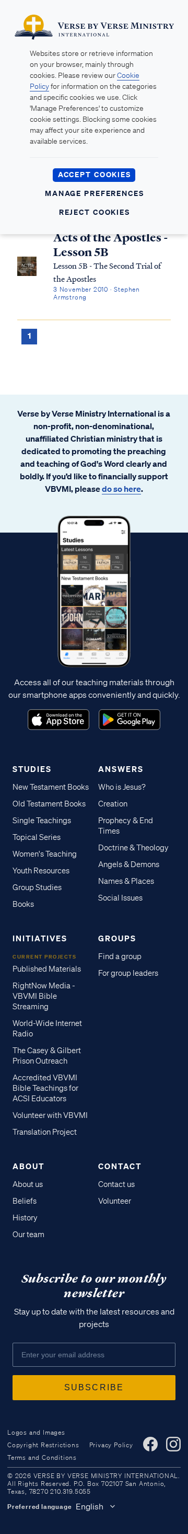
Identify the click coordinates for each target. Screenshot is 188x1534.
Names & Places (126, 881)
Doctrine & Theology (133, 847)
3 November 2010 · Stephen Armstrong (96, 293)
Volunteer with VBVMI (50, 1115)
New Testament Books (51, 787)
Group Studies (37, 887)
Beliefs (25, 1201)
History (25, 1217)
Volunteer (114, 1201)
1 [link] (29, 335)
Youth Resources (41, 870)
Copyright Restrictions (43, 1444)
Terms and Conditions (42, 1457)
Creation (112, 804)
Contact (120, 1166)
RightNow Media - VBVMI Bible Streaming (44, 996)
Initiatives (40, 938)
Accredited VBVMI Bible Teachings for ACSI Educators (45, 1088)
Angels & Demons (128, 864)
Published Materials (47, 969)
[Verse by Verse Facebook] (150, 1444)
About (28, 1166)
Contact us (116, 1184)
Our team (28, 1234)
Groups (117, 938)
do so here (121, 488)
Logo (58, 719)
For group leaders (128, 973)
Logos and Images (36, 1432)
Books (23, 904)
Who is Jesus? (122, 787)
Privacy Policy (111, 1444)
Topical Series (37, 837)
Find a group (120, 956)
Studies (32, 769)
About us (28, 1184)
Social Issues (120, 898)
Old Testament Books (49, 804)
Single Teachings (42, 820)
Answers (121, 769)
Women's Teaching (45, 854)
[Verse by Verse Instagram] (173, 1444)
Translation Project (45, 1132)
